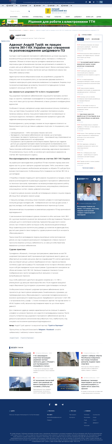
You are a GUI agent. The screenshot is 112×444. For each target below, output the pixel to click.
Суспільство (37, 16)
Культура (58, 16)
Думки (99, 16)
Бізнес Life (89, 16)
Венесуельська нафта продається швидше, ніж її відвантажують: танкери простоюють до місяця (88, 55)
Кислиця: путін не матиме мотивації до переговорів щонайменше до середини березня (88, 98)
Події (48, 16)
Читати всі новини (87, 168)
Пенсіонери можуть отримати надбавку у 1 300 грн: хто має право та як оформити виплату (88, 126)
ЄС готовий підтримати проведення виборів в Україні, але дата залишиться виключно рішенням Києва (88, 81)
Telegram (41, 329)
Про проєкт (72, 414)
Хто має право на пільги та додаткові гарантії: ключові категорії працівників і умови (87, 107)
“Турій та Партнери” (55, 325)
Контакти (72, 417)
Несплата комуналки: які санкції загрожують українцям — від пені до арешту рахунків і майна (88, 46)
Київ (85, 422)
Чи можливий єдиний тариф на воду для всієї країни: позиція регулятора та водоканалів (48, 2)
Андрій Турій (14, 338)
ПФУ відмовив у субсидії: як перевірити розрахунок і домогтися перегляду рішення (87, 146)
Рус (98, 2)
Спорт (68, 16)
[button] (94, 179)
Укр (101, 2)
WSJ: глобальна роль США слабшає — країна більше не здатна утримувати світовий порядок (87, 154)
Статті (94, 420)
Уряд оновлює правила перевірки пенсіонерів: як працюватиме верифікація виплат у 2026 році (88, 90)
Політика (25, 16)
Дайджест (78, 16)
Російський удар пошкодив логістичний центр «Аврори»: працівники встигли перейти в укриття (88, 72)
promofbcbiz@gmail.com (54, 417)
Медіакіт (49, 420)
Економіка (13, 16)
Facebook (50, 329)
